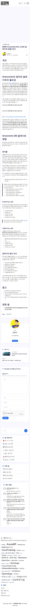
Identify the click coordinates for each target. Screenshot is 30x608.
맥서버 (13, 577)
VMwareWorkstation (10, 568)
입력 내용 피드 (5, 590)
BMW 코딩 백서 (7, 472)
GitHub (4, 555)
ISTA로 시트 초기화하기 (12, 493)
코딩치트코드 (6, 580)
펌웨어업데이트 (5, 582)
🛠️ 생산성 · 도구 (7, 460)
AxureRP (11, 544)
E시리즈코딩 (10, 553)
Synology (14, 563)
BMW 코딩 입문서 (7, 469)
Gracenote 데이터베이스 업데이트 (13, 290)
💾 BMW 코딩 (6, 447)
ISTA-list (13, 558)
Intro (20, 555)
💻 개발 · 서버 (6, 444)
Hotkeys (15, 555)
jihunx (9, 53)
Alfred (3, 544)
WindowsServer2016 (6, 571)
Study (7, 563)
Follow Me (15, 340)
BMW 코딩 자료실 (7, 475)
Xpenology (7, 573)
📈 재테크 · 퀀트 (7, 450)
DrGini (19, 550)
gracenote (9, 314)
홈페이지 (11, 83)
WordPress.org (5, 595)
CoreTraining (8, 550)
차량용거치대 (22, 577)
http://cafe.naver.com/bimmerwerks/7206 (15, 116)
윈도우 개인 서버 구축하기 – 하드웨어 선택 (11, 360)
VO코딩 (22, 568)
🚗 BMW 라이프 (7, 456)
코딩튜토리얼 (18, 579)
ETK (3, 553)
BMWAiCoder (21, 544)
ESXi (23, 550)
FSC (17, 553)
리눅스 (16, 574)
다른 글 (25, 220)
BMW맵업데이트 (7, 547)
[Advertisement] (15, 22)
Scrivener (21, 560)
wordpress (16, 571)
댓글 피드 (3, 593)
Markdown (22, 558)
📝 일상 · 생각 (6, 453)
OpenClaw (6, 560)
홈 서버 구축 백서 (7, 478)
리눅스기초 (6, 577)
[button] (21, 3)
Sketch (3, 563)
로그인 (3, 588)
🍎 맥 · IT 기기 (7, 440)
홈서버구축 (12, 582)
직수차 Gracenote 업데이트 (11, 292)
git (21, 553)
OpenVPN (14, 560)
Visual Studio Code (9, 566)
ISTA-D (5, 557)
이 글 (7, 170)
